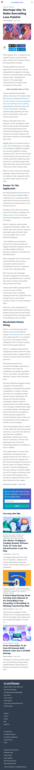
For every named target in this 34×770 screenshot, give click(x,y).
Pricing (5, 742)
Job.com (20, 337)
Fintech (5, 643)
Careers (6, 716)
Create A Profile (8, 755)
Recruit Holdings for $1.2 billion (16, 104)
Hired (20, 193)
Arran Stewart (15, 334)
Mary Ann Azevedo (7, 656)
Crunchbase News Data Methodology (13, 692)
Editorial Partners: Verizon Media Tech (13, 687)
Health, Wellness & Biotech (23, 590)
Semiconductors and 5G (9, 536)
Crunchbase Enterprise (9, 734)
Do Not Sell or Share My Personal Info (13, 703)
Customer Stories (8, 740)
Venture (11, 7)
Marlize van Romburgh (8, 609)
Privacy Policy (7, 695)
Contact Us (6, 724)
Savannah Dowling (7, 20)
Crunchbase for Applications (11, 737)
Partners (6, 719)
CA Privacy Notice (8, 706)
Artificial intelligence (9, 535)
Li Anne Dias (21, 484)
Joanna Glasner (7, 554)
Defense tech (20, 535)
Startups (5, 7)
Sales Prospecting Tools (10, 763)
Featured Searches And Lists (11, 750)
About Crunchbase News (10, 689)
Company (6, 713)
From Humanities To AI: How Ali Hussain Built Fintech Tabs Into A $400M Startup (16, 649)
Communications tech (9, 590)
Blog (5, 721)
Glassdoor (19, 101)
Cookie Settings (8, 700)
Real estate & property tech (12, 591)
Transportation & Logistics (10, 538)
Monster (9, 98)
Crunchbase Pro (8, 731)
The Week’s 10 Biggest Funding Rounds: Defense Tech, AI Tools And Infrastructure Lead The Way (15, 545)
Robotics (23, 591)
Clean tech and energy (22, 588)
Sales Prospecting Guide (10, 761)
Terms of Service (8, 698)
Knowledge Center (8, 752)
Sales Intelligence (8, 758)
